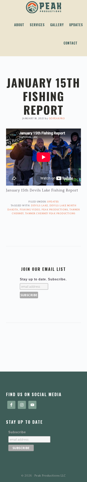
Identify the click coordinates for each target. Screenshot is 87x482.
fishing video (30, 209)
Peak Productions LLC (43, 7)
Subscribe (17, 432)
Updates (53, 201)
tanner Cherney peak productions (50, 213)
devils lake (39, 205)
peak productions (54, 209)
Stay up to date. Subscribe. (43, 279)
